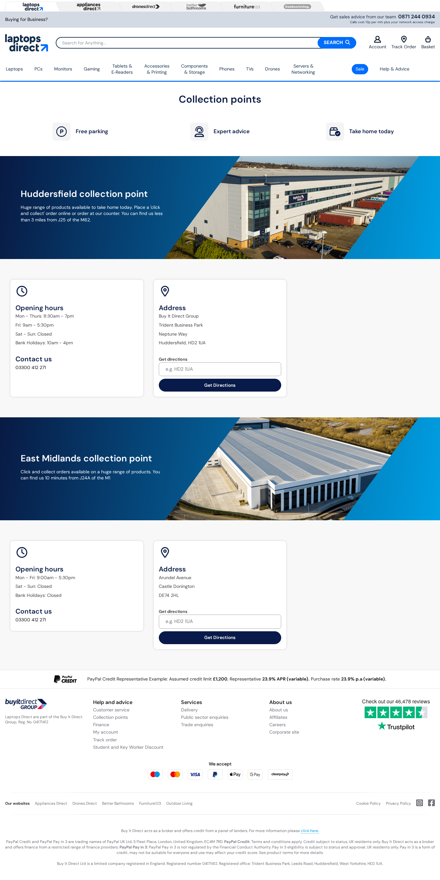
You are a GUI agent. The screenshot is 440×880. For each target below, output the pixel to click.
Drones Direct (84, 803)
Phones (226, 69)
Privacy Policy (398, 803)
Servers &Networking (303, 69)
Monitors (63, 69)
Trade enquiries (197, 724)
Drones (272, 69)
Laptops (14, 69)
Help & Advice (394, 69)
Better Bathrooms (118, 803)
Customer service (111, 710)
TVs (249, 69)
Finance (101, 724)
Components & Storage (194, 69)
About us (278, 710)
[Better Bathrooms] (195, 7)
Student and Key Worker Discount (128, 747)
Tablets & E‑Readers (122, 69)
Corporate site (284, 732)
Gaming (92, 69)
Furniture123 (150, 803)
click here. (310, 830)
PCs (38, 69)
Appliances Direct (51, 803)
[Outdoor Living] (296, 6)
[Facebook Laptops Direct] (429, 805)
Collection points (110, 717)
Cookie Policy (368, 803)
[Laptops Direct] (31, 7)
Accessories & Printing (156, 69)
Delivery (189, 710)
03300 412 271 (30, 367)
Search (334, 42)
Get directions (173, 359)
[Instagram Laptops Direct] (417, 805)
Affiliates (278, 717)
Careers (277, 724)
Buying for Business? (26, 19)
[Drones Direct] (144, 7)
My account (105, 732)
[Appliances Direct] (88, 6)
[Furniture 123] (245, 6)
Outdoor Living (179, 803)
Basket (428, 47)
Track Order (403, 47)
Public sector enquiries (204, 717)
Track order (105, 740)
